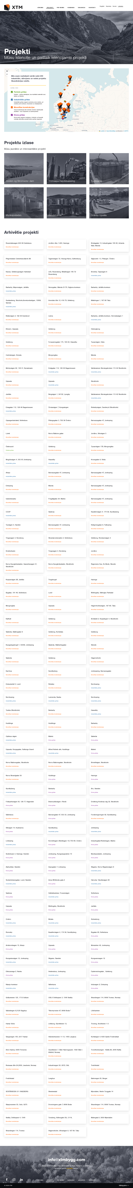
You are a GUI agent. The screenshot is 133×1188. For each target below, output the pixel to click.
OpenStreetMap (111, 131)
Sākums (40, 7)
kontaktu (70, 1168)
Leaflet (102, 131)
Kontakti (92, 7)
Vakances (81, 7)
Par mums (60, 7)
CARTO (126, 131)
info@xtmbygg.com (66, 1159)
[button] (70, 78)
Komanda (71, 7)
